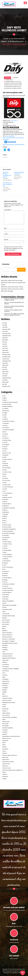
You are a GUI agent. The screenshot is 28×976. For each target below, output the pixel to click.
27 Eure (4, 451)
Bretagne (4, 647)
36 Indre (4, 470)
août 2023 (5, 363)
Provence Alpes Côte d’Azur (10, 86)
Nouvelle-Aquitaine (7, 728)
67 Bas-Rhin (5, 535)
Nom (5, 228)
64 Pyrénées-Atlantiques (9, 529)
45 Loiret (4, 489)
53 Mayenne (5, 506)
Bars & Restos (6, 620)
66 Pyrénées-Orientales (8, 533)
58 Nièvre (4, 516)
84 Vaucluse (5, 571)
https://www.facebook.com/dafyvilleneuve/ (13, 144)
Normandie (5, 725)
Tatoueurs (5, 766)
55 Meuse (4, 510)
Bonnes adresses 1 (7, 632)
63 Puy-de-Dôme (6, 527)
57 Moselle (5, 514)
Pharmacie (5, 740)
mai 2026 (4, 325)
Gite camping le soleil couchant (13, 310)
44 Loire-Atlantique (7, 487)
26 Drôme (4, 448)
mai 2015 (4, 384)
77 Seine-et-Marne (7, 556)
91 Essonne (5, 586)
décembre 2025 (6, 329)
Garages (12, 83)
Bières (4, 628)
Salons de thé (6, 763)
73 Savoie (4, 548)
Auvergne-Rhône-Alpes (8, 615)
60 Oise (4, 520)
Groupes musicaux (7, 698)
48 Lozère (5, 495)
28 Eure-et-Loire (6, 453)
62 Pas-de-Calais (6, 525)
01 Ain (4, 396)
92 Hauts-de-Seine (7, 588)
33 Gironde (5, 463)
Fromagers (5, 687)
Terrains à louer (6, 768)
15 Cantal (4, 425)
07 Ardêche (5, 408)
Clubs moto (5, 660)
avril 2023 (4, 369)
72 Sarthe (4, 546)
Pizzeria (4, 747)
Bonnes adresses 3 (7, 637)
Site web (6, 239)
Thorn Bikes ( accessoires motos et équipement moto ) (14, 314)
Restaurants (5, 759)
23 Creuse (4, 442)
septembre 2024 (6, 335)
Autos (4, 611)
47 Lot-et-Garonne (7, 493)
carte (3, 651)
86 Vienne (5, 575)
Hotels (4, 706)
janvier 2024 (5, 352)
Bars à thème (6, 622)
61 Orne (4, 522)
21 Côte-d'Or (5, 438)
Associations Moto (7, 609)
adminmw (16, 77)
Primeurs (4, 753)
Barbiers (4, 618)
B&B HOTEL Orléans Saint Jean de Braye (12, 280)
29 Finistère (5, 455)
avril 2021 (4, 375)
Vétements (5, 776)
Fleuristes (5, 685)
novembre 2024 (6, 333)
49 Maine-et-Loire (7, 497)
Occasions (16, 84)
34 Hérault (5, 465)
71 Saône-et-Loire (7, 544)
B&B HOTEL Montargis (7, 291)
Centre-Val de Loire (7, 654)
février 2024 (5, 350)
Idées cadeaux (6, 713)
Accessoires (18, 81)
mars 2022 (5, 373)
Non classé (5, 723)
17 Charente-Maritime (8, 429)
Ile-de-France (6, 715)
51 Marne (4, 501)
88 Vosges (5, 580)
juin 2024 (4, 342)
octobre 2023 (5, 359)
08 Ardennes (5, 410)
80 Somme (5, 563)
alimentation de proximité (9, 605)
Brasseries (5, 645)
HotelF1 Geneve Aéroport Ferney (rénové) (14, 306)
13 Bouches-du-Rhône (8, 421)
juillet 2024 (5, 340)
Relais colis (5, 757)
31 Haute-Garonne (7, 459)
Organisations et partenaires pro (11, 736)
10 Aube (4, 415)
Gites (3, 694)
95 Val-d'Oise (5, 594)
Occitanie (4, 732)
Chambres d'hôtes (7, 656)
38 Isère (4, 474)
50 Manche (5, 499)
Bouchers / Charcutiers (8, 639)
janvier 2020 (5, 382)
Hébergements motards (8, 702)
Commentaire (7, 209)
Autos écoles (5, 613)
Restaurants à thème (8, 761)
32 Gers (4, 461)
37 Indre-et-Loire (6, 472)
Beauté (4, 626)
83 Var (4, 569)
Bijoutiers (4, 630)
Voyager (4, 778)
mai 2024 (4, 344)
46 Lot (4, 491)
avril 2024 (4, 346)
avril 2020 (4, 380)
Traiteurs (4, 774)
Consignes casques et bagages (10, 668)
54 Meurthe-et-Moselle (8, 508)
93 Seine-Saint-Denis (7, 590)
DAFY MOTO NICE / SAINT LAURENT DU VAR (7, 184)
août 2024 (5, 337)
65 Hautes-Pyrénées (7, 531)
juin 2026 (4, 323)
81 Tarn (4, 565)
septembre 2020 (6, 378)
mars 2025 (5, 331)
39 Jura (4, 476)
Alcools (4, 603)
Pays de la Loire (6, 738)
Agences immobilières (8, 601)
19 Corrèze (5, 434)
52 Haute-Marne (6, 503)
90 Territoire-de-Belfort (8, 584)
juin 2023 (4, 367)
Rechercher (5, 264)
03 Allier (4, 400)
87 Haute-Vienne (6, 577)
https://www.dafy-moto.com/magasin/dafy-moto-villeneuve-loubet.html (13, 137)
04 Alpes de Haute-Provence (10, 402)
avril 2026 (4, 327)
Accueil (5, 39)
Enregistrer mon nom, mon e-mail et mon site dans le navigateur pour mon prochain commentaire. (13, 248)
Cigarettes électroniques (8, 658)
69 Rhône (4, 539)
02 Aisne (4, 398)
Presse (4, 751)
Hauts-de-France (7, 700)
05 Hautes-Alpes (6, 404)
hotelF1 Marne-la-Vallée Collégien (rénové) (14, 299)
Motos (11, 84)
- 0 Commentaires (8, 79)
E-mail (6, 234)
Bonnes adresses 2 (7, 635)
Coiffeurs (4, 662)
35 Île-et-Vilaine (6, 468)
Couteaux (5, 675)
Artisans (4, 607)
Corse (3, 673)
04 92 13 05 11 (14, 120)
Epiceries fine (5, 681)
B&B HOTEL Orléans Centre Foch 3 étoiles (12, 289)
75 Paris (4, 552)
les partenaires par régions (9, 717)
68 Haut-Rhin (6, 537)
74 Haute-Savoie (6, 550)
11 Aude (4, 417)
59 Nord (4, 518)
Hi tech (4, 704)
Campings (5, 649)
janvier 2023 (5, 371)
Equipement (7, 83)
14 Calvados (5, 423)
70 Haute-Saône (6, 542)
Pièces (20, 84)
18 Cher (4, 432)
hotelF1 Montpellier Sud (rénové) (14, 303)
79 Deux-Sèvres (6, 561)
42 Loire (4, 482)
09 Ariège (4, 413)
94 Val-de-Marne (6, 592)
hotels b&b (5, 709)
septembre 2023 (6, 361)
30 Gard (4, 457)
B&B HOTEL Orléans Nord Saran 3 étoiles (12, 287)
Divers (4, 677)
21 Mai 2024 (7, 77)
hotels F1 (4, 711)
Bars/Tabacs (5, 624)
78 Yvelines (5, 558)
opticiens (4, 734)
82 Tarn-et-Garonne (7, 567)
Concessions (5, 664)
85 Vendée (5, 573)
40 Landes (5, 478)
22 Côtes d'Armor (6, 440)
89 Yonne (4, 582)
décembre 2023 (6, 354)
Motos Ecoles (5, 721)
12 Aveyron (5, 419)
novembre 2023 (6, 356)
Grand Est (5, 696)
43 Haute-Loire (6, 484)
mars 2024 (5, 348)
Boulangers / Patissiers (8, 641)
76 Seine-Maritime (7, 554)
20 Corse (4, 436)
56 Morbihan (5, 512)
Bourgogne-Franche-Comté (9, 643)
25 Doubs (4, 446)
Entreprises (5, 679)
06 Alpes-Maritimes (17, 41)
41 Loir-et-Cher (6, 480)
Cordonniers (5, 670)
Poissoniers (5, 749)
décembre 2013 (6, 386)
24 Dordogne (5, 444)
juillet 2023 (5, 365)
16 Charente (5, 427)
